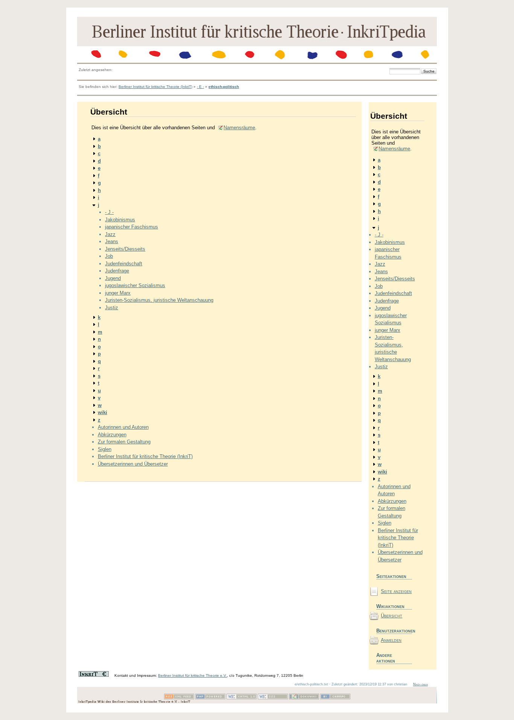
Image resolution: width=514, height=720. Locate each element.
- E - (200, 87)
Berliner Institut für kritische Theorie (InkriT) (155, 87)
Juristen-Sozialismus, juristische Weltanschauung (159, 300)
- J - (109, 212)
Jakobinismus (120, 219)
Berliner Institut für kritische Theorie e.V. (192, 675)
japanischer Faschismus (131, 227)
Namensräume (239, 127)
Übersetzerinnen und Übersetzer (133, 464)
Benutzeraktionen (394, 631)
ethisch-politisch (223, 87)
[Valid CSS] (273, 698)
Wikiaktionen (390, 606)
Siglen (104, 449)
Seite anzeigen (396, 591)
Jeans (111, 241)
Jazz (110, 234)
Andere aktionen (385, 658)
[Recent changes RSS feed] (179, 698)
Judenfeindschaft (123, 263)
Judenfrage (117, 271)
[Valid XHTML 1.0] (242, 698)
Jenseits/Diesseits (125, 249)
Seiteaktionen (391, 576)
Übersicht (391, 616)
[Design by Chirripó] (335, 698)
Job (109, 256)
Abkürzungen (112, 434)
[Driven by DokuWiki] (304, 698)
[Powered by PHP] (210, 698)
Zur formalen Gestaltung (124, 442)
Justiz (111, 307)
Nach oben (420, 684)
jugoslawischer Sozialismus (135, 285)
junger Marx (118, 293)
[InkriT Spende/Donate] (94, 675)
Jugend (113, 278)
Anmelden (391, 640)
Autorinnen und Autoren (123, 427)
